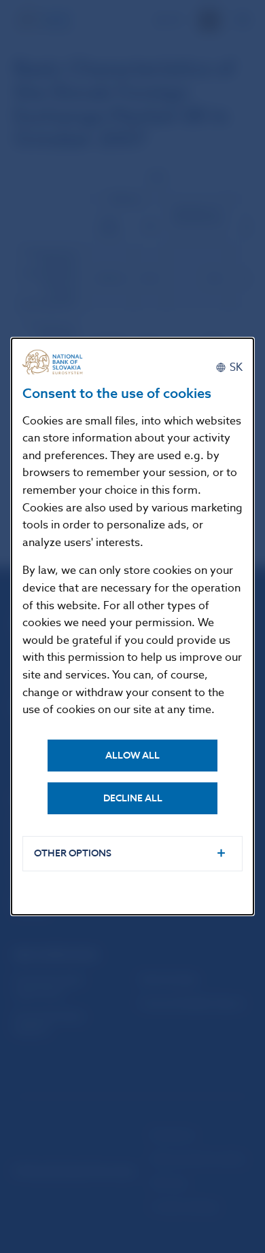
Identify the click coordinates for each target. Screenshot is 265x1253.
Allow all (132, 755)
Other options (72, 853)
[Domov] (56, 362)
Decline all (132, 798)
